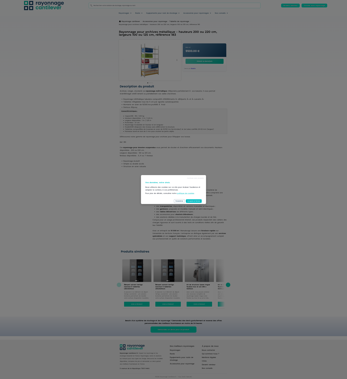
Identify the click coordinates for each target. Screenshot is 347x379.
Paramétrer (179, 201)
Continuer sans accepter (195, 178)
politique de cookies (185, 193)
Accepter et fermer (193, 201)
